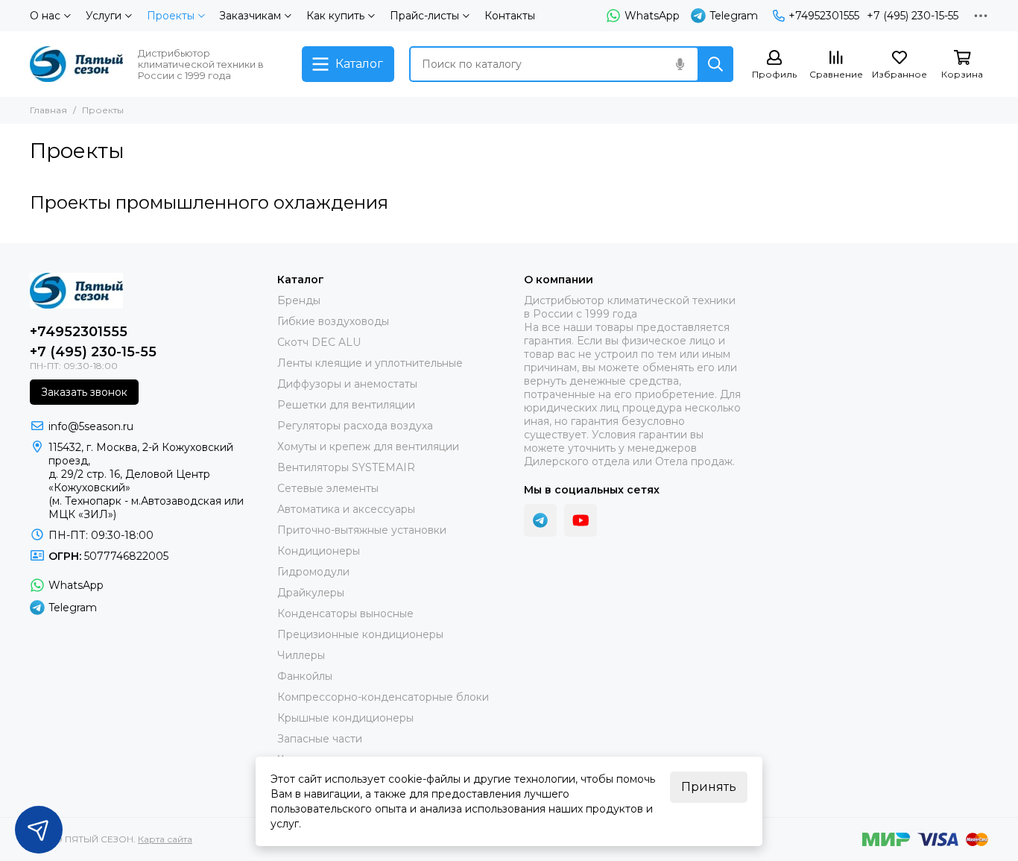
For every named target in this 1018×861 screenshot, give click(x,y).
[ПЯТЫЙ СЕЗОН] (76, 64)
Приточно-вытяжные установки (361, 530)
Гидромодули (313, 571)
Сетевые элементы (328, 488)
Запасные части (319, 738)
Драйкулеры (310, 592)
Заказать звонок (84, 392)
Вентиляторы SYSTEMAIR (346, 467)
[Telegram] (540, 520)
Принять (708, 787)
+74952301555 (823, 15)
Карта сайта (165, 839)
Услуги (103, 15)
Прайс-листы (424, 15)
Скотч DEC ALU (319, 342)
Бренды (298, 300)
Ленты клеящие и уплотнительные (370, 363)
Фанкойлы (304, 676)
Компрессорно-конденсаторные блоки (383, 697)
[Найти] (715, 64)
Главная (48, 110)
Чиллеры (301, 655)
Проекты (171, 15)
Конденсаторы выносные (345, 613)
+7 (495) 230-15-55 (912, 15)
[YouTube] (580, 520)
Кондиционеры (318, 551)
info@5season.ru (90, 426)
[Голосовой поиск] (679, 64)
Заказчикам (250, 15)
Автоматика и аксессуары (346, 509)
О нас (45, 15)
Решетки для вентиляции (346, 404)
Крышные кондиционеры (345, 718)
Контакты (509, 15)
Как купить (335, 15)
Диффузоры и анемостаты (347, 384)
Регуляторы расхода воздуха (355, 425)
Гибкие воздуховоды (333, 321)
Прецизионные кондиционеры (360, 634)
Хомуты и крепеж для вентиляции (368, 446)
